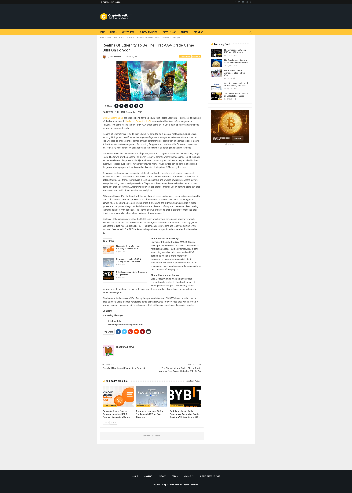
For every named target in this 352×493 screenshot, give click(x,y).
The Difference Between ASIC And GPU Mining (235, 51)
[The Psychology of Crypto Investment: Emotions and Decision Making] (216, 63)
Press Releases (185, 56)
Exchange (198, 32)
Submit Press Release (210, 476)
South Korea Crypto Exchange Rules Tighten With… (234, 73)
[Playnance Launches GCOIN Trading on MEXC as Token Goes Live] (108, 262)
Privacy (162, 476)
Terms (175, 476)
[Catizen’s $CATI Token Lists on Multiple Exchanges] (216, 96)
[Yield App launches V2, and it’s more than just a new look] (216, 86)
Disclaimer (189, 476)
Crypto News (128, 32)
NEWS (112, 32)
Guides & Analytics (148, 32)
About (135, 476)
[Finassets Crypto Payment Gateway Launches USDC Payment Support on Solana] (108, 249)
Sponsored (196, 56)
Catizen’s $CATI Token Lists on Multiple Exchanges (236, 94)
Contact (148, 476)
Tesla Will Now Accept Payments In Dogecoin (124, 368)
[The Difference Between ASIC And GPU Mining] (216, 53)
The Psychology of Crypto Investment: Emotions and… (236, 61)
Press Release (169, 32)
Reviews (184, 32)
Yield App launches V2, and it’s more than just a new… (236, 84)
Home (102, 32)
